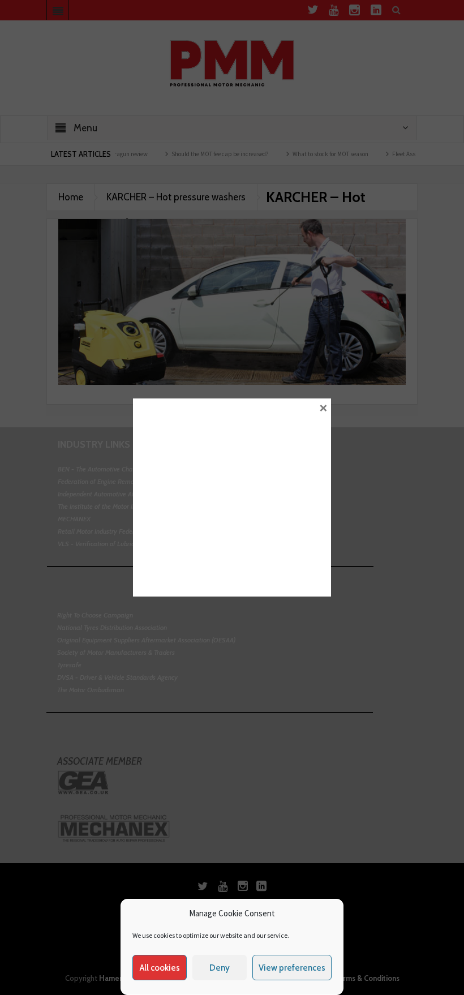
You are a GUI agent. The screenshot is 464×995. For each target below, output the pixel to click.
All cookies (160, 968)
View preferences (292, 968)
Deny (219, 968)
